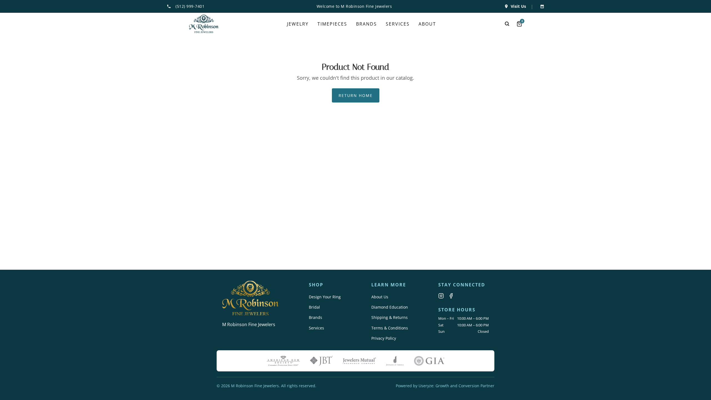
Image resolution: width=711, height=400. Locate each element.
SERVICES (398, 24)
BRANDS (366, 24)
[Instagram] (441, 296)
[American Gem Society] (283, 361)
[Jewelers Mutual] (359, 361)
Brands (315, 317)
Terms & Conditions (389, 328)
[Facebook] (451, 296)
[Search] (507, 24)
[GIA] (429, 361)
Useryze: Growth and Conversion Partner (456, 385)
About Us (379, 296)
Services (316, 328)
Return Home (356, 95)
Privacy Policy (383, 338)
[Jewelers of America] (395, 361)
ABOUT (427, 24)
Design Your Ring (325, 296)
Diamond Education (389, 307)
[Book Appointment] (541, 6)
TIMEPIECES (332, 24)
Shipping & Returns (389, 317)
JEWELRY (298, 24)
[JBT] (321, 361)
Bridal (314, 307)
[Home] (204, 23)
